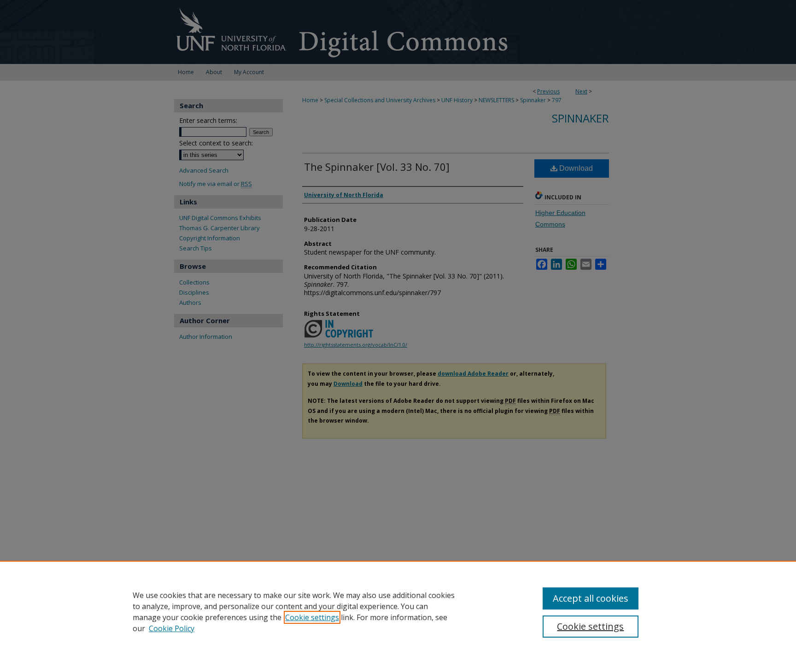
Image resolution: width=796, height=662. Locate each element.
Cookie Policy (171, 628)
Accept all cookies (590, 598)
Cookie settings (312, 617)
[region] (398, 611)
